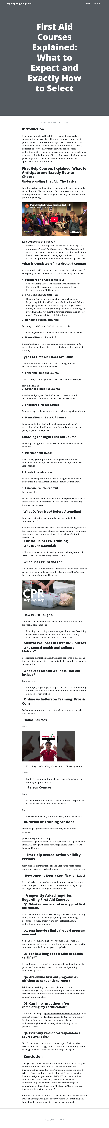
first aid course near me (70, 427)
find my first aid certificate (47, 424)
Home (88, 3)
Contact (98, 3)
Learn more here (30, 492)
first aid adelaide (30, 385)
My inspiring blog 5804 (19, 3)
